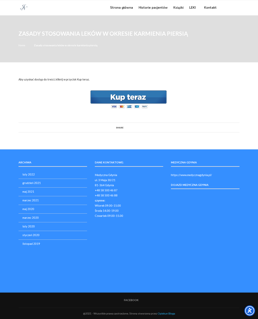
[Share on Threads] (136, 127)
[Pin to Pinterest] (132, 127)
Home (22, 45)
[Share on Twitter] (129, 127)
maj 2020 (28, 209)
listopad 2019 (31, 243)
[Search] (237, 7)
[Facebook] (232, 7)
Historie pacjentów (153, 7)
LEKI (192, 7)
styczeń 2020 (30, 235)
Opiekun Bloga (166, 313)
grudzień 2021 (31, 183)
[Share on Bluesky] (139, 127)
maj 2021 (28, 191)
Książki (178, 7)
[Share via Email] (143, 127)
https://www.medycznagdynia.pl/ (191, 175)
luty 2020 (28, 226)
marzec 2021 (30, 200)
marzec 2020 (30, 217)
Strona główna (121, 7)
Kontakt (210, 7)
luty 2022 (28, 174)
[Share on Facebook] (125, 127)
